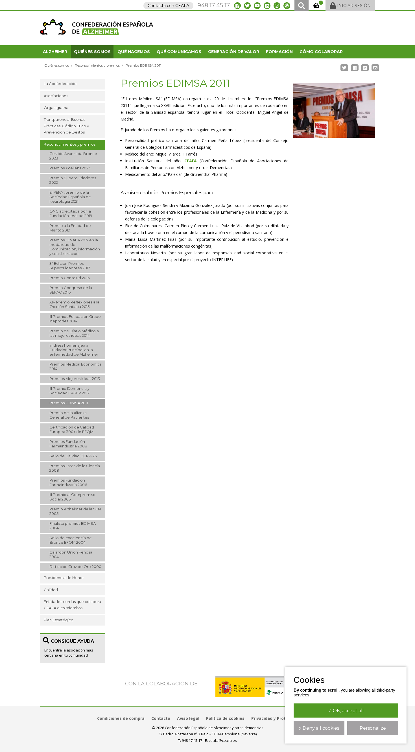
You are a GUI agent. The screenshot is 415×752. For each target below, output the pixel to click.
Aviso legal (188, 718)
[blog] (286, 5)
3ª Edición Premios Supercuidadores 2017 (69, 265)
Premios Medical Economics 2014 (75, 366)
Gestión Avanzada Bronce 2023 (73, 155)
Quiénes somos (92, 51)
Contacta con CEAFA (168, 5)
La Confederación (60, 83)
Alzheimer (55, 51)
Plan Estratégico (58, 620)
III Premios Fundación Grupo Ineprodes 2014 (75, 318)
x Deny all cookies (319, 728)
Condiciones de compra (121, 718)
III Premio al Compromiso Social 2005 (72, 496)
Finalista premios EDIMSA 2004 (72, 525)
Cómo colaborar (321, 51)
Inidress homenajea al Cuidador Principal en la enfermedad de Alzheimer (73, 350)
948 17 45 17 (214, 5)
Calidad (51, 589)
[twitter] (247, 5)
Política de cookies (225, 718)
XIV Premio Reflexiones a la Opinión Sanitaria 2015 (74, 304)
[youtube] (257, 5)
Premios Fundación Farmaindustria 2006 (68, 482)
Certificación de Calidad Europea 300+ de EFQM (71, 429)
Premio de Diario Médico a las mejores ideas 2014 (74, 333)
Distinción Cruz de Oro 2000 (75, 566)
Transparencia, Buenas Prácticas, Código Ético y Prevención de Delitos (66, 125)
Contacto (160, 718)
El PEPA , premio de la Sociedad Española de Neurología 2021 (70, 197)
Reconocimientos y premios (97, 65)
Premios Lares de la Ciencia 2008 (74, 468)
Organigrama (56, 107)
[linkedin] (267, 5)
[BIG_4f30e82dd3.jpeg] (334, 110)
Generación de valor (233, 51)
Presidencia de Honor (64, 577)
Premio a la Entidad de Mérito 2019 (70, 227)
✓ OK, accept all (346, 710)
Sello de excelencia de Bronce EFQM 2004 (70, 540)
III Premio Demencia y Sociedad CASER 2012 (69, 390)
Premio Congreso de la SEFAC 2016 (70, 289)
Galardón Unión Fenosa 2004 (70, 554)
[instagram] (277, 5)
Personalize (373, 728)
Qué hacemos (133, 51)
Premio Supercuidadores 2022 (72, 180)
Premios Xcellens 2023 (70, 168)
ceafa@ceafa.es (223, 740)
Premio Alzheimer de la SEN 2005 (75, 511)
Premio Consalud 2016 (69, 278)
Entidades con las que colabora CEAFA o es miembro (72, 604)
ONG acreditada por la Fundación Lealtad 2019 (70, 213)
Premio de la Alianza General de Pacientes (69, 414)
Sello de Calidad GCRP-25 (73, 456)
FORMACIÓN (279, 51)
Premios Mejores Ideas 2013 (74, 378)
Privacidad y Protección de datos (284, 718)
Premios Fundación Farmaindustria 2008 (68, 443)
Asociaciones (56, 95)
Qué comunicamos (179, 51)
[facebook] (237, 5)
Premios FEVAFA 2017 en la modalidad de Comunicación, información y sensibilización (74, 247)
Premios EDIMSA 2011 (68, 403)
